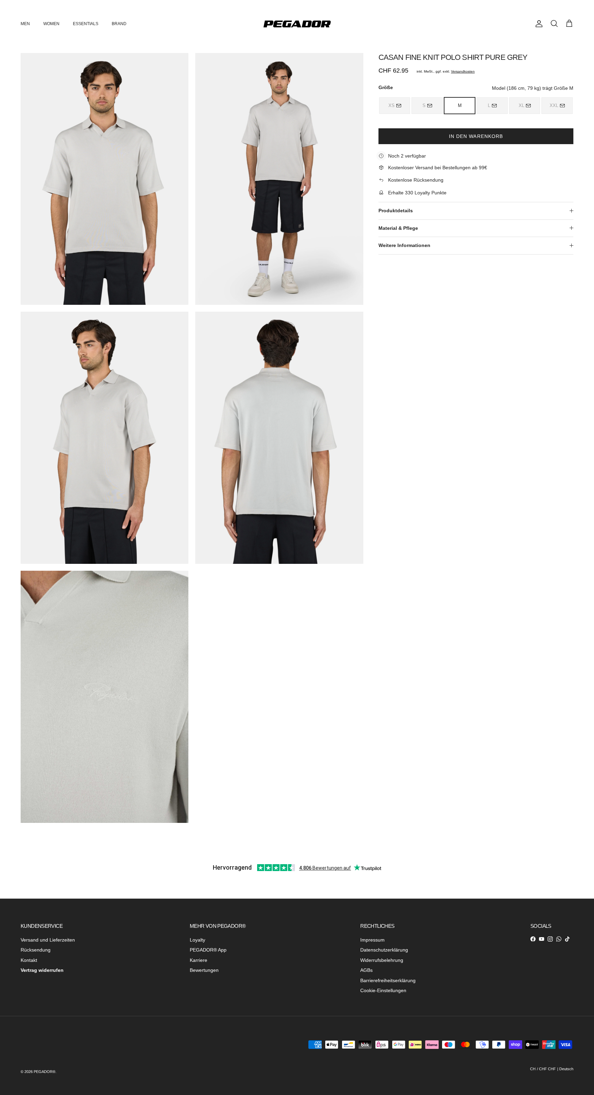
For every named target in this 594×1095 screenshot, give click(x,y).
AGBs (366, 970)
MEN (25, 23)
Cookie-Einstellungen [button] (383, 990)
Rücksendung (36, 950)
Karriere (198, 960)
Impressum (372, 940)
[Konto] (537, 24)
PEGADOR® (44, 1072)
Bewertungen (204, 970)
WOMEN (51, 23)
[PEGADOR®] (297, 24)
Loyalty (197, 940)
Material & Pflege (398, 227)
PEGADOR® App (208, 950)
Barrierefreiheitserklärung (388, 980)
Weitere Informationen (404, 245)
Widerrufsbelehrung (381, 960)
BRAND (119, 23)
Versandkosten (463, 71)
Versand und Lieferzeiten (48, 940)
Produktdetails (395, 210)
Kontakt (29, 960)
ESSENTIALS (85, 23)
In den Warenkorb (476, 136)
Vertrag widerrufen (42, 970)
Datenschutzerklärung (384, 950)
